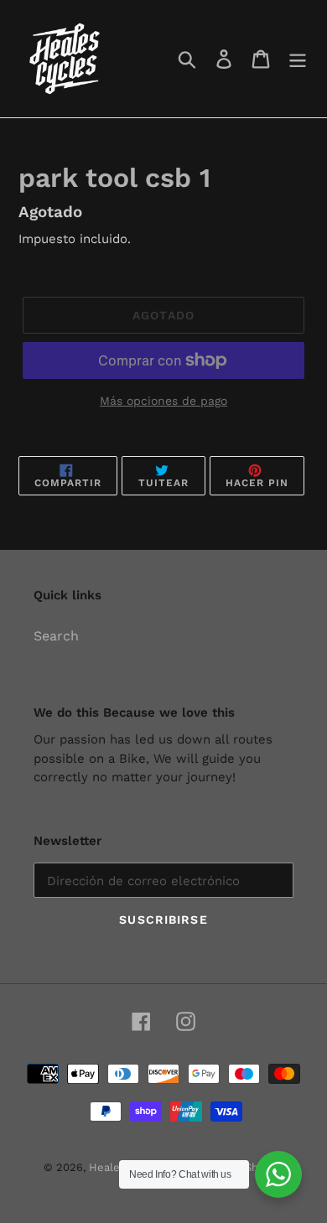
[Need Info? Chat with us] (278, 1174)
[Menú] (297, 59)
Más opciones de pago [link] (163, 400)
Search (56, 636)
